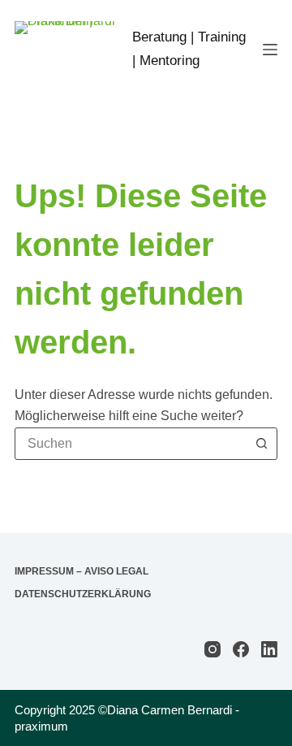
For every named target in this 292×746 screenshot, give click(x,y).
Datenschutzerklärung (83, 594)
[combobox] (130, 443)
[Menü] (270, 49)
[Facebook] (241, 649)
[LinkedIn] (269, 649)
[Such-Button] (261, 443)
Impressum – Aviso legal (81, 571)
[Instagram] (212, 649)
